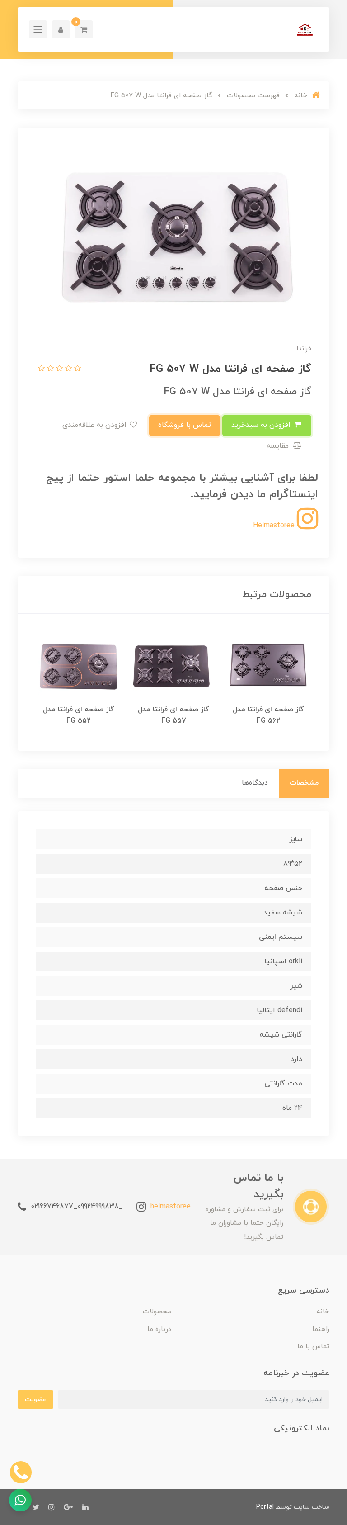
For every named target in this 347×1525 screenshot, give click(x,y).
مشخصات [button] (304, 783)
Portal (265, 1507)
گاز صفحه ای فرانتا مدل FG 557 (173, 715)
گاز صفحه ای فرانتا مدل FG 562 (268, 715)
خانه (322, 1312)
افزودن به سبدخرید (262, 425)
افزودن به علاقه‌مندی (95, 425)
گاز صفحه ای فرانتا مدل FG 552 (78, 715)
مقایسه (279, 446)
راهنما (320, 1329)
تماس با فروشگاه (184, 425)
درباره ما (159, 1329)
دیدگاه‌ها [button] (255, 783)
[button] (84, 29)
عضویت (35, 1399)
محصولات (157, 1312)
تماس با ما (313, 1346)
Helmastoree (275, 525)
